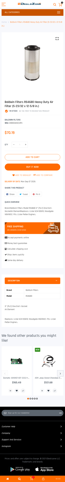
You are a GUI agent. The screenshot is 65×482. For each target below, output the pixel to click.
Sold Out (10, 390)
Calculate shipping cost (17, 249)
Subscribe (60, 413)
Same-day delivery (15, 260)
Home (4, 22)
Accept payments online (18, 237)
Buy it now (32, 167)
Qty (6, 144)
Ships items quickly (15, 254)
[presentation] (5, 373)
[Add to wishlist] (16, 390)
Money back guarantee (17, 243)
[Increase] (26, 144)
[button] (28, 398)
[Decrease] (14, 144)
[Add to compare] (23, 390)
